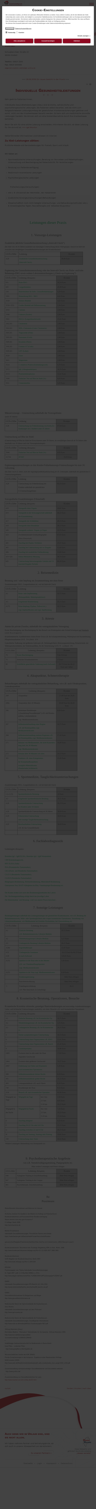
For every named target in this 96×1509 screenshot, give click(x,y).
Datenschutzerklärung (23, 28)
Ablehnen (77, 41)
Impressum (10, 28)
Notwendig (12, 32)
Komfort (21, 32)
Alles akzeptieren (19, 41)
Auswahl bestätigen (48, 41)
